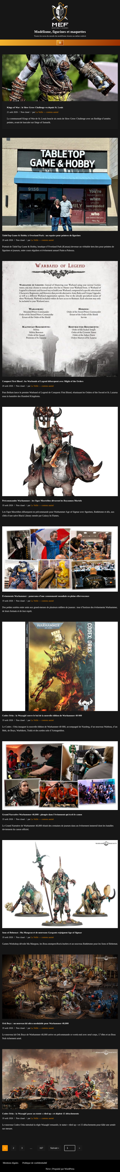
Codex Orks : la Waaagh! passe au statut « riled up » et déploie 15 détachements (40, 1113)
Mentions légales (10, 1163)
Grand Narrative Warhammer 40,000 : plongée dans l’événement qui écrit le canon (42, 814)
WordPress (69, 1169)
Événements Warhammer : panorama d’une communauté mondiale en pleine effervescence (45, 596)
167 (41, 1148)
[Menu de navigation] (60, 42)
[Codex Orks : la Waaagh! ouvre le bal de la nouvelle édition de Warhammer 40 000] (60, 666)
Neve (48, 1169)
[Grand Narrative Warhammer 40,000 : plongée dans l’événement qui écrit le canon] (60, 775)
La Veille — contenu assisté (47, 112)
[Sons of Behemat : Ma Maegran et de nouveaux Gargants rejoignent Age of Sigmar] (60, 884)
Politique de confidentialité (34, 1163)
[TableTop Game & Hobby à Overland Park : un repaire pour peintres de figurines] (60, 184)
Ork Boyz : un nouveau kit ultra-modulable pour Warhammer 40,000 (35, 1023)
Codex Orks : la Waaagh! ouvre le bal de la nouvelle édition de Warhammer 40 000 (42, 715)
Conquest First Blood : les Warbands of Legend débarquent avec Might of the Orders (42, 381)
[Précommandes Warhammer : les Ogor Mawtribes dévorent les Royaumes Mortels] (60, 451)
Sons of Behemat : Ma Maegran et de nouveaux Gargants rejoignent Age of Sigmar (42, 932)
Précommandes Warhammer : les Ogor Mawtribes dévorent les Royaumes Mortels (42, 501)
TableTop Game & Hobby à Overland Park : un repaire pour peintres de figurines (41, 235)
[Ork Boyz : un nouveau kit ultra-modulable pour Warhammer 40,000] (60, 987)
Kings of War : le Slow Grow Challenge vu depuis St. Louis (35, 107)
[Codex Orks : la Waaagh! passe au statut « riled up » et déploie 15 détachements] (60, 1079)
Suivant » (54, 1148)
